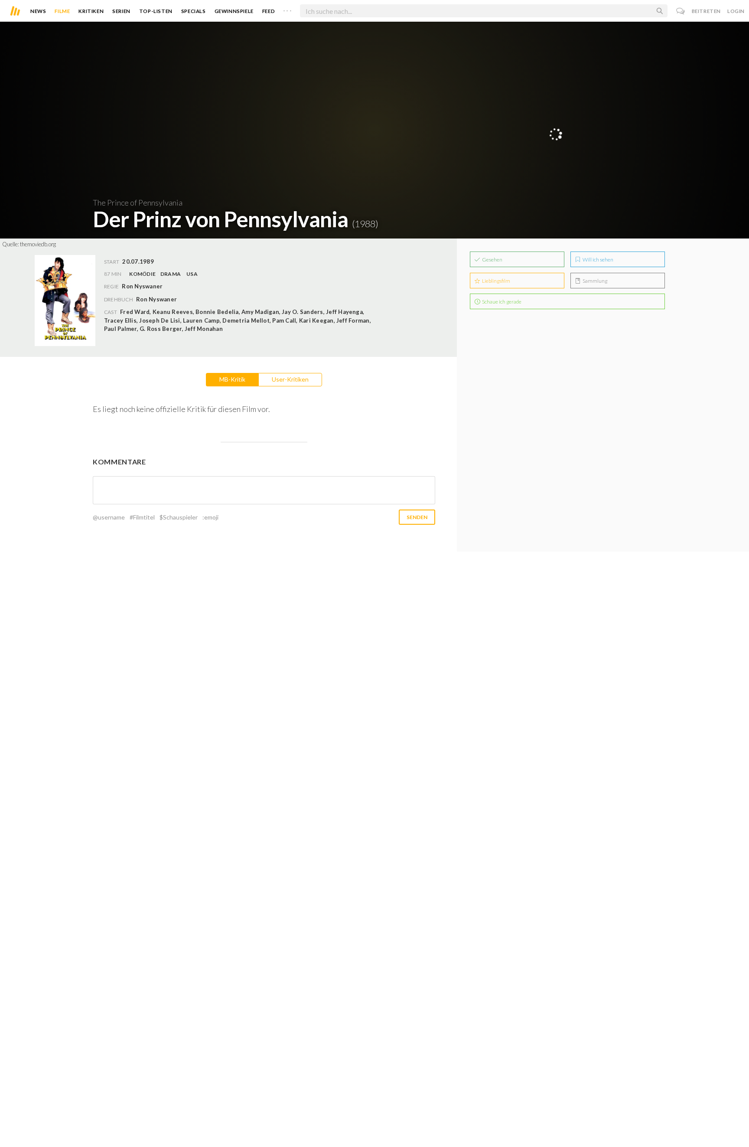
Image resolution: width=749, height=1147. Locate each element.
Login (736, 11)
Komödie (142, 274)
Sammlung (594, 281)
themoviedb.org (38, 244)
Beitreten (706, 11)
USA (192, 274)
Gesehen (491, 259)
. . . (287, 9)
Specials (193, 11)
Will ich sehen (597, 259)
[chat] (680, 11)
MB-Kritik (232, 379)
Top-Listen (156, 11)
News (38, 11)
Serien (121, 11)
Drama (170, 274)
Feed (268, 11)
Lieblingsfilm (495, 281)
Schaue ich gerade (501, 301)
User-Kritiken (290, 379)
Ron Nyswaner (156, 299)
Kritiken (91, 11)
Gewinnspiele (234, 11)
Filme (62, 11)
